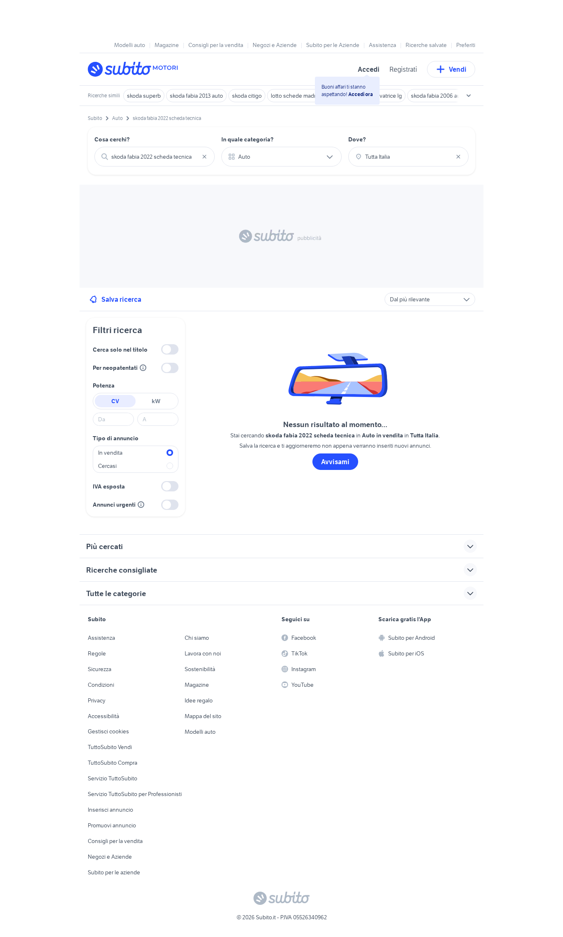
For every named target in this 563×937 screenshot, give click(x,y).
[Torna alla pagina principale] (135, 69)
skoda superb (144, 95)
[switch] (169, 349)
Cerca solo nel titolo (120, 349)
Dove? (357, 139)
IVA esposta (109, 486)
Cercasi (107, 466)
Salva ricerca (121, 299)
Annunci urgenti (114, 504)
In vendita (110, 452)
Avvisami (335, 462)
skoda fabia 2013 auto (196, 95)
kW (156, 401)
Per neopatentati (115, 367)
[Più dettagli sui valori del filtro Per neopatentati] (143, 367)
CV (115, 401)
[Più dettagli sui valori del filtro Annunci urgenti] (141, 504)
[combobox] (154, 156)
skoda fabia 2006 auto (438, 95)
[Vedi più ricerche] (468, 95)
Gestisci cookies (108, 731)
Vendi (458, 69)
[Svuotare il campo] (204, 156)
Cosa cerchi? (112, 139)
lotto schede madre (295, 95)
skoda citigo (247, 95)
